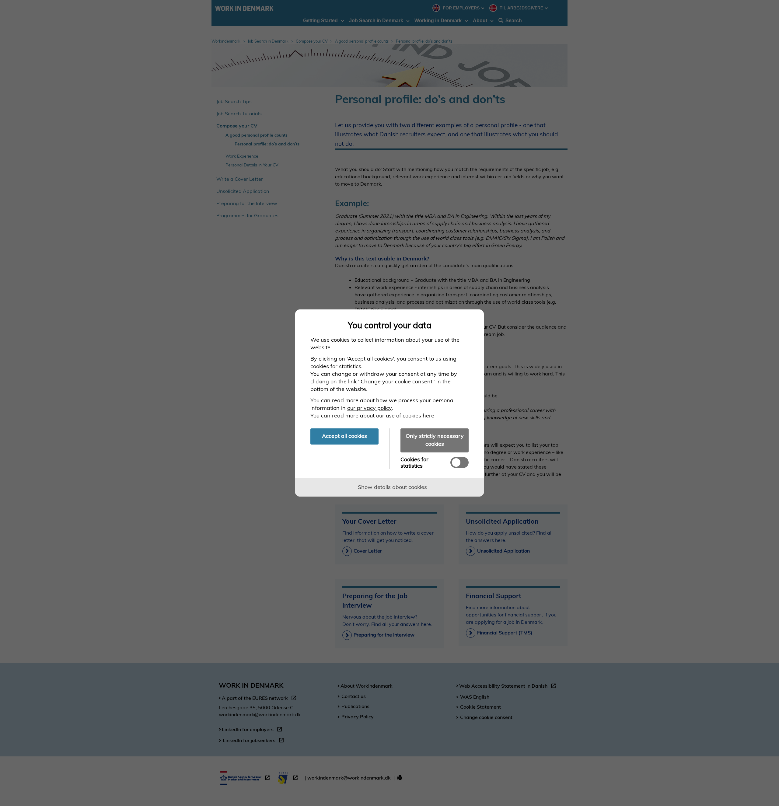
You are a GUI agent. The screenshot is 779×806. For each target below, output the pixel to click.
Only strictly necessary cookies (435, 439)
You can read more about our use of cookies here (372, 415)
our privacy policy (369, 407)
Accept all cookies (344, 435)
